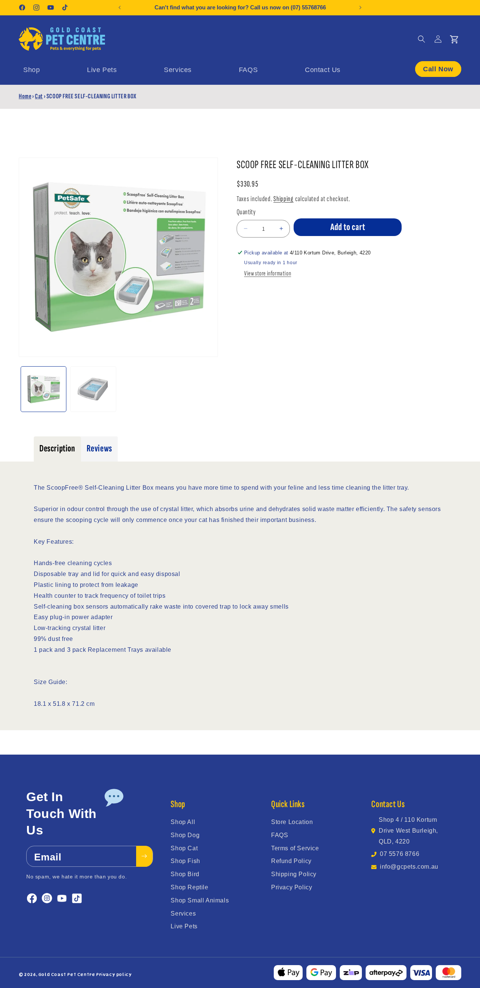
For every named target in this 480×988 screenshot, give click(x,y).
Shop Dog (185, 835)
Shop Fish (185, 861)
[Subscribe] (144, 856)
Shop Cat (184, 848)
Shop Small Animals (200, 900)
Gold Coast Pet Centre (66, 974)
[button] (421, 39)
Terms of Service (295, 848)
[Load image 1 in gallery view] (43, 389)
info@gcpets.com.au (409, 866)
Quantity (246, 212)
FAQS (279, 835)
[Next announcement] (360, 7)
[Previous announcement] (119, 7)
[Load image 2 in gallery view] (93, 389)
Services (183, 913)
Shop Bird (185, 874)
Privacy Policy (291, 887)
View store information (267, 273)
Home (25, 96)
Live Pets (184, 926)
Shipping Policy (293, 874)
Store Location (292, 822)
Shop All (183, 822)
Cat (39, 96)
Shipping (283, 198)
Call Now (438, 69)
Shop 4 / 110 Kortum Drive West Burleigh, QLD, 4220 (408, 831)
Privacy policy (114, 974)
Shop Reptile (189, 887)
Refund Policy (291, 861)
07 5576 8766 (399, 854)
